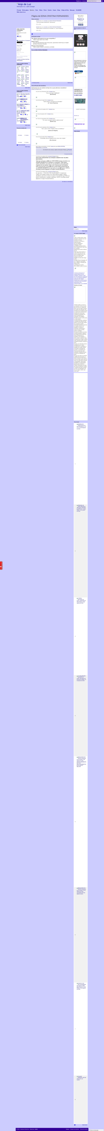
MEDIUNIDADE (23, 99)
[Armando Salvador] (27, 76)
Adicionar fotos (36, 82)
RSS (32, 34)
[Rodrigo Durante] (27, 80)
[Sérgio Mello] (27, 72)
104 (23, 101)
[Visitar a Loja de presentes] (69, 149)
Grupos (18, 49)
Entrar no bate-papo (94, 1130)
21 (25, 108)
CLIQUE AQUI (78, 95)
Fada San (27, 1129)
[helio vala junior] (23, 80)
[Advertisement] (78, 155)
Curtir (20, 36)
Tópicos (18, 45)
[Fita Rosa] (20, 131)
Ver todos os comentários (67, 181)
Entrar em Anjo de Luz (36, 89)
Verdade (37, 20)
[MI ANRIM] (19, 84)
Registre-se (78, 1)
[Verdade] (27, 84)
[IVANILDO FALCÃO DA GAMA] (23, 68)
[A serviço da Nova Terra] (80, 82)
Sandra (20, 135)
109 (23, 96)
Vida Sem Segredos (25, 94)
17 (22, 122)
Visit (76, 115)
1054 (23, 114)
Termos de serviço (84, 1129)
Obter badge (84, 230)
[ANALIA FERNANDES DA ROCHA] (23, 84)
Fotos (18, 50)
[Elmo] (23, 72)
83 (26, 101)
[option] (52, 66)
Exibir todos (27, 87)
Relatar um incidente (74, 1129)
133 (27, 114)
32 (25, 122)
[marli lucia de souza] (19, 80)
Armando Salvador (52, 156)
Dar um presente (21, 144)
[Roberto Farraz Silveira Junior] (19, 76)
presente (45, 147)
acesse (81, 20)
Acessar (84, 1)
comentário (45, 20)
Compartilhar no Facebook (24, 40)
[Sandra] (19, 72)
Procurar (102, 1)
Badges (67, 1129)
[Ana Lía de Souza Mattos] (23, 76)
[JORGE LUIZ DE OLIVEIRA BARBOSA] (19, 68)
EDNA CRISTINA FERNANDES (55, 20)
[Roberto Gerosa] (27, 68)
